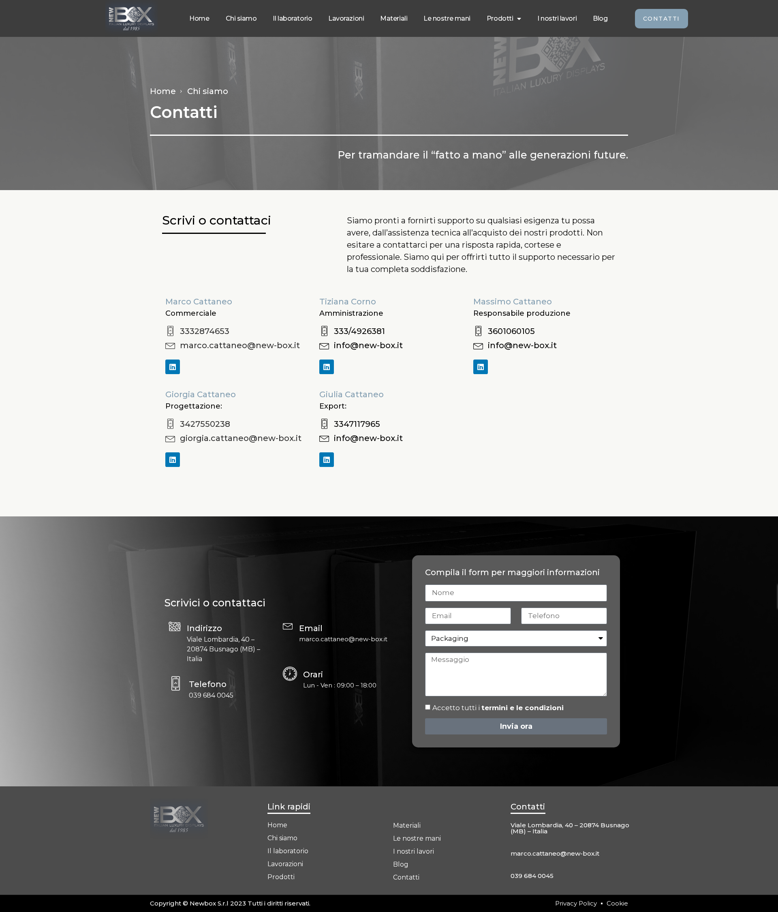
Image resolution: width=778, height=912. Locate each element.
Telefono (208, 684)
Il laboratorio (292, 18)
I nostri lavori (557, 18)
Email (311, 628)
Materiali (393, 18)
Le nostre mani (446, 18)
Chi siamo (241, 18)
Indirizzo (204, 628)
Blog (600, 18)
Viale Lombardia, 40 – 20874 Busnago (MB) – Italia (570, 828)
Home (199, 18)
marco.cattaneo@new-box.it (555, 853)
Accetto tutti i (498, 708)
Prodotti (500, 18)
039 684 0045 (532, 876)
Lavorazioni (346, 18)
